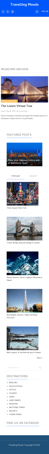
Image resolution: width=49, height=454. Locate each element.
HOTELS (12, 389)
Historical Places (15, 386)
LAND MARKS (15, 400)
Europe (4, 101)
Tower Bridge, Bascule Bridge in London (23, 243)
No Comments (22, 111)
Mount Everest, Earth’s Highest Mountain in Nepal (24, 279)
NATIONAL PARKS (17, 407)
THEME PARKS (15, 414)
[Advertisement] (24, 43)
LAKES (12, 397)
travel (3, 111)
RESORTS (13, 411)
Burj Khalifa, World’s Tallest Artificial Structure (22, 316)
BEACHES (13, 382)
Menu (44, 11)
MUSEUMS (12, 101)
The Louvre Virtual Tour (16, 106)
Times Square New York (17, 208)
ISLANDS (13, 393)
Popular (15, 176)
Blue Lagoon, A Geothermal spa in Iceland (24, 352)
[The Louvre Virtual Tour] (24, 89)
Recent (33, 176)
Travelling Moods (24, 5)
